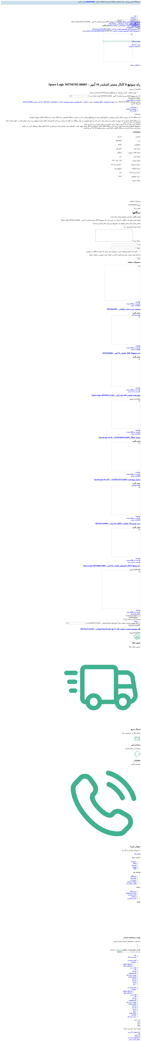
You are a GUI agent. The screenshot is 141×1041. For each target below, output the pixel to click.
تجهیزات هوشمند (131, 22)
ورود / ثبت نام (132, 1016)
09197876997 (90, 1)
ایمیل (138, 248)
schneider (54, 102)
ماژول (61, 102)
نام (138, 244)
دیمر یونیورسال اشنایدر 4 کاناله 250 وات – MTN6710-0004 (117, 523)
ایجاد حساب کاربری (134, 1032)
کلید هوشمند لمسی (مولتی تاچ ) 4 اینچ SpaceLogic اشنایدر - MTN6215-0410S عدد (112, 623)
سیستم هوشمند (69, 102)
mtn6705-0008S (28, 102)
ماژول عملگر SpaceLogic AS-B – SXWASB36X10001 (119, 437)
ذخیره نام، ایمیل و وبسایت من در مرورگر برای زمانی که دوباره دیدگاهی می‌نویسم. (112, 251)
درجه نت (118, 950)
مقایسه (134, 1014)
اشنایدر (85, 102)
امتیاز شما (136, 227)
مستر (35, 102)
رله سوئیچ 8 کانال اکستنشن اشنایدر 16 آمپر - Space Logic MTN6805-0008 (113, 31)
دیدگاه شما (136, 241)
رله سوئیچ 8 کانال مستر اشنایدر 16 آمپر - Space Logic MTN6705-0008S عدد (114, 96)
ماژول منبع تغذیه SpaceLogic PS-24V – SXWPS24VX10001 (117, 480)
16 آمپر (40, 102)
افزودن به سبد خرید (134, 98)
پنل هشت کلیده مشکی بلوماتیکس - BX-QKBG (125, 25)
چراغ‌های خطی (128, 966)
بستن (138, 1021)
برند (139, 615)
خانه (138, 22)
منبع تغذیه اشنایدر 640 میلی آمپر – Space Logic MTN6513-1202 (116, 395)
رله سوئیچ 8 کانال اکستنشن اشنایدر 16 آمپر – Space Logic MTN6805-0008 (111, 566)
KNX (48, 102)
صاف (136, 621)
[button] (134, 391)
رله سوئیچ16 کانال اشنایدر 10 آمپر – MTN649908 (121, 353)
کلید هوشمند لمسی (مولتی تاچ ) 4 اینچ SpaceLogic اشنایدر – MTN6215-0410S (110, 629)
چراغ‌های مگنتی (128, 964)
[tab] (68, 107)
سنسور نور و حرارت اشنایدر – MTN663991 (123, 309)
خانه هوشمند (78, 102)
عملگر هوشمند (121, 22)
